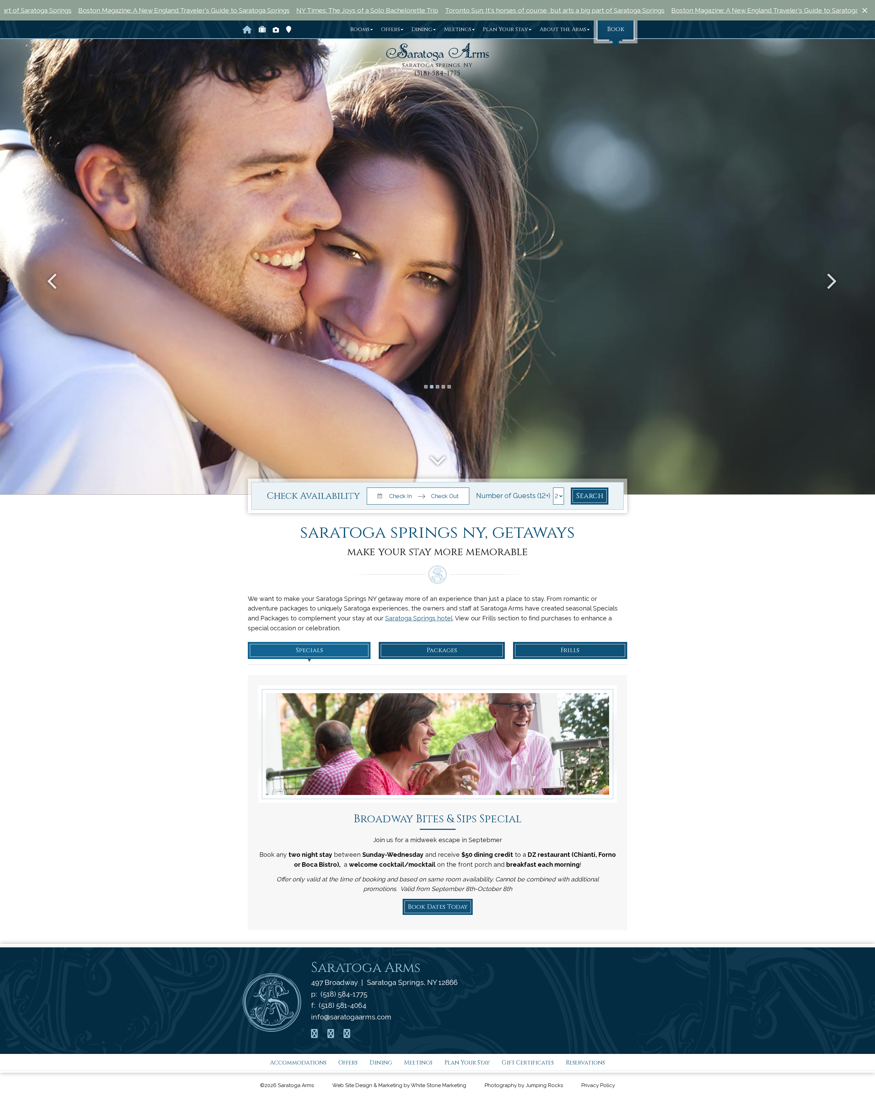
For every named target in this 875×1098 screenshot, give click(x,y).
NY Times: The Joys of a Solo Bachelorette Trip (235, 10)
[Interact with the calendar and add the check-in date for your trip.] (378, 495)
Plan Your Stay (505, 29)
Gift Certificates (528, 1063)
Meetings (457, 29)
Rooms (359, 29)
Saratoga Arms (365, 968)
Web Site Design (352, 1085)
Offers (390, 29)
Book (615, 29)
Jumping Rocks (544, 1085)
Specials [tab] (309, 650)
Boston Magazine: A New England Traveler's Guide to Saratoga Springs (644, 10)
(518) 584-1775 (437, 73)
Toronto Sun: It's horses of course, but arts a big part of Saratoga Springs (422, 10)
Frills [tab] (570, 650)
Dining (422, 29)
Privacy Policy (598, 1085)
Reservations (585, 1063)
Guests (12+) (531, 496)
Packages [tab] (442, 650)
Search (589, 496)
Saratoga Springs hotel (419, 618)
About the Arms (563, 29)
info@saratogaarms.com (351, 1017)
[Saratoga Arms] (437, 52)
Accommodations (298, 1063)
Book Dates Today (438, 907)
